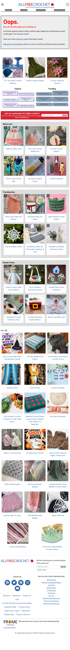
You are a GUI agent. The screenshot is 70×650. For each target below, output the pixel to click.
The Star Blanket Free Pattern (35, 357)
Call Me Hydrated (56, 179)
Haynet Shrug (35, 388)
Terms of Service (23, 614)
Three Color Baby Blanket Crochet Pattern (52, 548)
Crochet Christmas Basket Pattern (35, 318)
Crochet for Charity (10, 100)
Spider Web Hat (58, 515)
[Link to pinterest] (21, 582)
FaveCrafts (51, 585)
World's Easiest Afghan (35, 81)
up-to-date (24, 39)
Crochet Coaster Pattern (56, 150)
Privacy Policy (24, 607)
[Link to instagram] (27, 582)
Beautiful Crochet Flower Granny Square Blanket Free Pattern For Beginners (35, 420)
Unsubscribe (9, 614)
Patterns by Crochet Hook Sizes (10, 105)
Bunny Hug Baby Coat (56, 317)
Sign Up (65, 115)
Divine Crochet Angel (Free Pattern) (14, 288)
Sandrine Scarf (12, 388)
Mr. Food (51, 596)
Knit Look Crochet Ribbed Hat (35, 150)
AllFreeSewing (51, 588)
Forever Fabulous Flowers (57, 82)
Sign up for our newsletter (13, 44)
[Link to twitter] (14, 582)
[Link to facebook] (7, 582)
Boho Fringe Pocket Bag (13, 180)
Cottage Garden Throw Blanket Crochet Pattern (58, 485)
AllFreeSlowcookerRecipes (51, 598)
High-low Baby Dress (14, 149)
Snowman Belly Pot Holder (35, 218)
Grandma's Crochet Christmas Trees (13, 318)
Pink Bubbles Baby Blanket (35, 516)
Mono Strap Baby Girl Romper (13, 218)
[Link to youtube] (17, 588)
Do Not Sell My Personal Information (17, 603)
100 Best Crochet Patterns (26, 99)
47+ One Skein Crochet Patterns (13, 82)
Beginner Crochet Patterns (44, 99)
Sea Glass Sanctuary (58, 416)
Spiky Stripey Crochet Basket (56, 218)
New (2, 330)
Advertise (16, 596)
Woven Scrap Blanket (18, 547)
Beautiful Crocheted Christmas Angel (56, 248)
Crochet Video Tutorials (26, 106)
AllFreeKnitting (51, 580)
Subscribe (26, 611)
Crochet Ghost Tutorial (35, 453)
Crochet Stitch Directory (26, 94)
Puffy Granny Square (12, 484)
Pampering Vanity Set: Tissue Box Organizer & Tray (35, 249)
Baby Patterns (44, 104)
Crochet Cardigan (58, 388)
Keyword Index (10, 607)
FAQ (17, 599)
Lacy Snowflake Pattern (14, 247)
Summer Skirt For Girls (12, 515)
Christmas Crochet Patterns (60, 93)
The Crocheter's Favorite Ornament (35, 288)
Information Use (24, 117)
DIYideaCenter (51, 590)
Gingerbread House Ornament (56, 288)
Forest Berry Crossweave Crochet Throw (58, 357)
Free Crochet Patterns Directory (9, 93)
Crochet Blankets (44, 94)
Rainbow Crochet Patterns (60, 99)
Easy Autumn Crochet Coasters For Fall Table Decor (12, 419)
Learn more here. (10, 628)
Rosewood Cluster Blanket (35, 485)
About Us (6, 596)
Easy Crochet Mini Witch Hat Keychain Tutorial (12, 357)
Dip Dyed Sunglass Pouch (35, 180)
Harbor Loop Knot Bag (12, 453)
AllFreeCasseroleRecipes (51, 604)
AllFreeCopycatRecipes (51, 601)
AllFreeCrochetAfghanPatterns (51, 582)
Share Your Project (12, 611)
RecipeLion (51, 593)
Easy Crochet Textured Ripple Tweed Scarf (58, 454)
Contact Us (26, 596)
